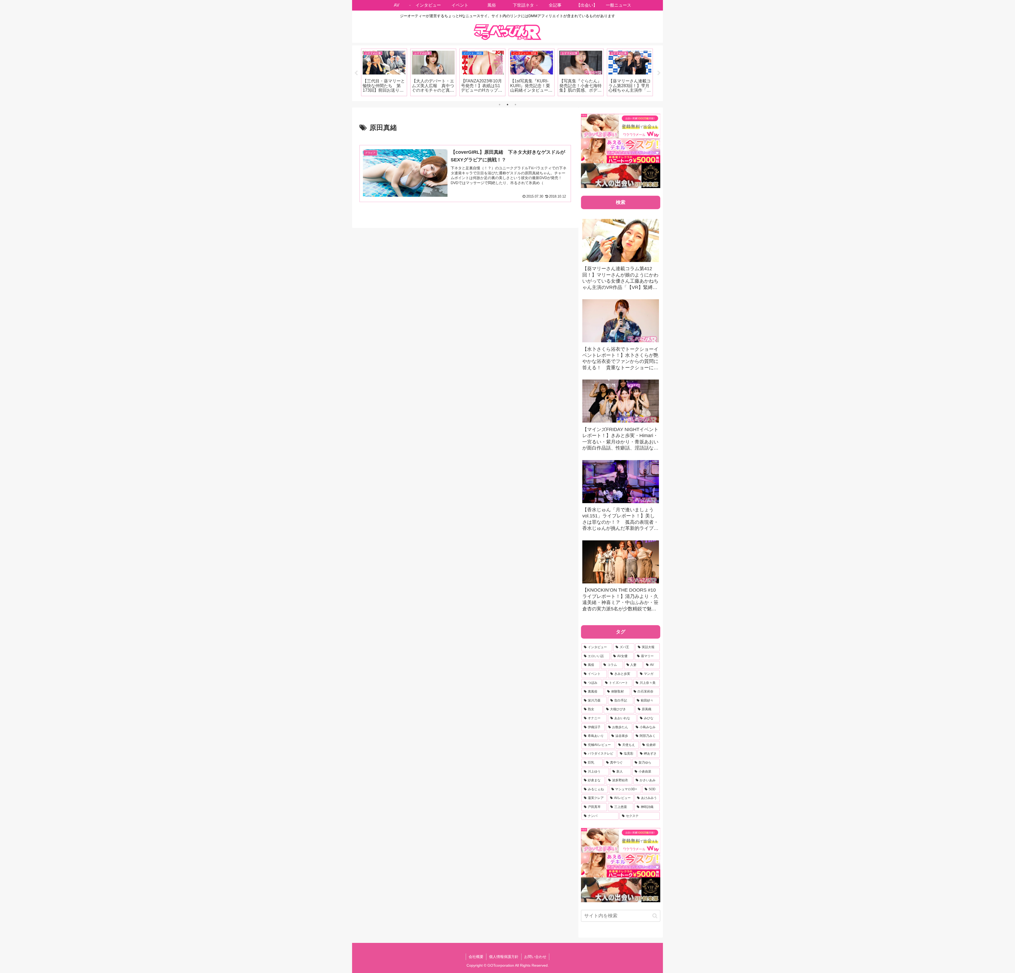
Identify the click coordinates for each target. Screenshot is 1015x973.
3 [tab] (515, 104)
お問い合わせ (535, 957)
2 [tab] (507, 104)
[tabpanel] (384, 72)
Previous (356, 73)
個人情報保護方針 (504, 957)
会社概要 (476, 957)
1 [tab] (499, 104)
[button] (654, 916)
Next (659, 73)
